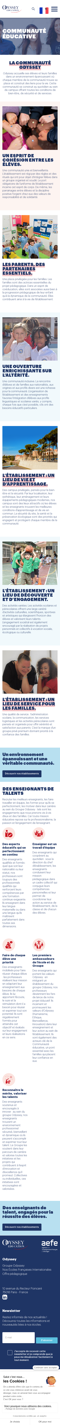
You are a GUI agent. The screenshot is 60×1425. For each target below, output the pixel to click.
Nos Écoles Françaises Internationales (26, 1269)
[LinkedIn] (4, 1297)
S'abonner (47, 1340)
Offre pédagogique (14, 1273)
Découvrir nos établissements (22, 774)
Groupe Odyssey (13, 1265)
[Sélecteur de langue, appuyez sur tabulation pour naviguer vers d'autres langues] (43, 8)
